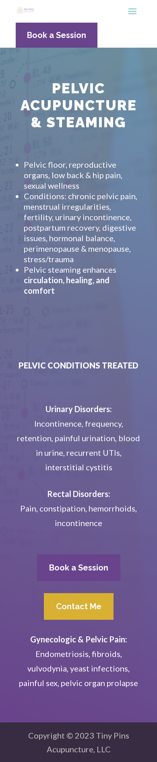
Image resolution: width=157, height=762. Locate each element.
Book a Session (56, 35)
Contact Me (78, 606)
